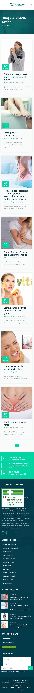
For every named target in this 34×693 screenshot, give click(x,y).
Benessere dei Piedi (9, 544)
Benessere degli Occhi (10, 548)
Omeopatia (7, 565)
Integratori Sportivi (9, 576)
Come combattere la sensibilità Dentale (13, 368)
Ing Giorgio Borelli (20, 690)
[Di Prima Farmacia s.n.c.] (17, 4)
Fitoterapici (7, 551)
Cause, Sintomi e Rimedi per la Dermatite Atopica (15, 253)
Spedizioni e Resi (8, 638)
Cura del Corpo (8, 579)
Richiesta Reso (8, 647)
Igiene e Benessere (9, 572)
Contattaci (29, 687)
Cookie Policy (20, 687)
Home (5, 25)
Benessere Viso (8, 562)
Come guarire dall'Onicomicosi (11, 134)
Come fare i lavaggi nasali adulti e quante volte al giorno (16, 77)
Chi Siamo (5, 687)
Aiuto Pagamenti (8, 642)
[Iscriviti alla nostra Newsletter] (30, 668)
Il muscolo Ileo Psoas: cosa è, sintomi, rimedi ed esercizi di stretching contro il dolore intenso (16, 195)
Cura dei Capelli (8, 555)
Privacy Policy (16, 671)
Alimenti (6, 569)
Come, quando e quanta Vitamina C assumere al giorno (15, 310)
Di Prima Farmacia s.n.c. (17, 680)
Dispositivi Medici (9, 558)
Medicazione (7, 583)
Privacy (12, 687)
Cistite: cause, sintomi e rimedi (15, 423)
